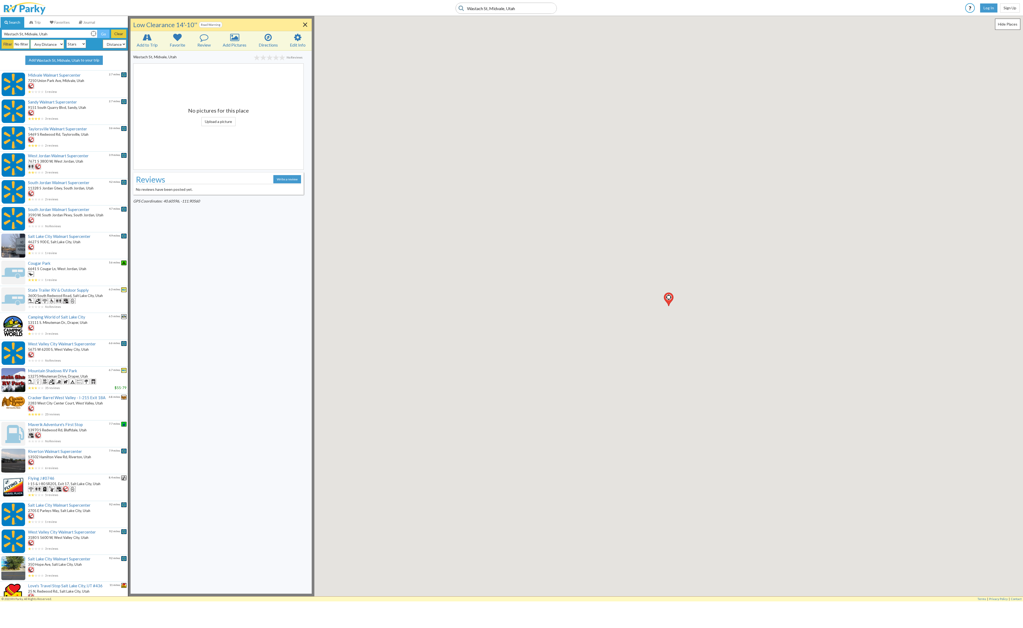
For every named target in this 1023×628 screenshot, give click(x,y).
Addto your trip (64, 60)
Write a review (287, 179)
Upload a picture (218, 121)
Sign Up (1010, 8)
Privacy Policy (998, 599)
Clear (118, 33)
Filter (7, 44)
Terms (981, 599)
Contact (1016, 599)
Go (103, 34)
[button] (668, 299)
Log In (989, 8)
